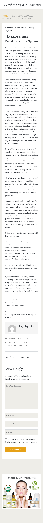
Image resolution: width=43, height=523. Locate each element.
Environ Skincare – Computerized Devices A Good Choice (18, 304)
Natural (12, 346)
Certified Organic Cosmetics (22, 5)
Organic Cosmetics (18, 339)
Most (25, 343)
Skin (20, 346)
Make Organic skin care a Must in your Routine (20, 316)
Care (10, 343)
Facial (17, 343)
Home (5, 16)
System (28, 346)
